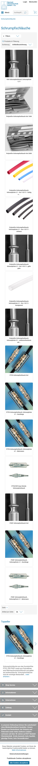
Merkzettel (33, 2)
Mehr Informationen (19, 750)
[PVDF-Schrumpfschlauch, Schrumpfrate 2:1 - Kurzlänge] (19, 544)
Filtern (7, 36)
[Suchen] (25, 12)
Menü (7, 12)
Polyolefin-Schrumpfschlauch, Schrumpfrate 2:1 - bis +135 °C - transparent (19, 303)
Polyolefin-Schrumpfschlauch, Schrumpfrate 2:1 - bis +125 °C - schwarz (19, 229)
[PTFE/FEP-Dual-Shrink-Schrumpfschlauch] (19, 470)
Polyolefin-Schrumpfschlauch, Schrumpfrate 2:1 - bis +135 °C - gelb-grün (19, 266)
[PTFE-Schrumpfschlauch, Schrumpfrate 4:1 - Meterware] (19, 433)
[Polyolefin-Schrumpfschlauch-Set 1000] (19, 100)
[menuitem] (26, 2)
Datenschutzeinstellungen (19, 754)
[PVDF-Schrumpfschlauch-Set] (19, 507)
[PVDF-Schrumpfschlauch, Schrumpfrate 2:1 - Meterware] (19, 581)
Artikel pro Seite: (8, 612)
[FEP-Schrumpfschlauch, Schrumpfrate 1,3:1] (19, 63)
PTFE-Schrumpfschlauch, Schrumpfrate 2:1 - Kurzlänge (19, 413)
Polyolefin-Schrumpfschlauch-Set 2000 (19, 153)
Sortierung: (6, 45)
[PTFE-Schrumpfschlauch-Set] (19, 359)
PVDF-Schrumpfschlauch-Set (19, 523)
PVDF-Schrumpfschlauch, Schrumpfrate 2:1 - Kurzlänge (19, 561)
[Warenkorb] (35, 12)
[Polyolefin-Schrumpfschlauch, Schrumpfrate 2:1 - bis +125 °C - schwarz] (19, 211)
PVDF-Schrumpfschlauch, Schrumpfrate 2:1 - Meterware (19, 598)
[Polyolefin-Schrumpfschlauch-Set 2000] (19, 137)
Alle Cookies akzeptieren (19, 763)
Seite (4, 608)
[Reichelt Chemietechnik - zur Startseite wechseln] (9, 5)
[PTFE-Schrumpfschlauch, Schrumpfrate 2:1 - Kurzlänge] (19, 396)
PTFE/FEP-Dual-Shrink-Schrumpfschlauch (19, 487)
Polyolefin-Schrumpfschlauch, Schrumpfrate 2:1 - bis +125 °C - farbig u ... (19, 192)
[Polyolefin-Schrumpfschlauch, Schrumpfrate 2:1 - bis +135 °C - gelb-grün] (19, 248)
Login (25, 2)
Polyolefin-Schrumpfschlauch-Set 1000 (19, 116)
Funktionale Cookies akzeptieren (19, 758)
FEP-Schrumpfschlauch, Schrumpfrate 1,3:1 (19, 80)
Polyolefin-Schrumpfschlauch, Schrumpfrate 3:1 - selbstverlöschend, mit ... (19, 340)
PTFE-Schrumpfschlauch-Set (19, 375)
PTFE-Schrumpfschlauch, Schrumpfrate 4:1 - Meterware (19, 450)
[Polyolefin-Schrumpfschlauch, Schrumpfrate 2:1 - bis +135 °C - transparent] (19, 285)
